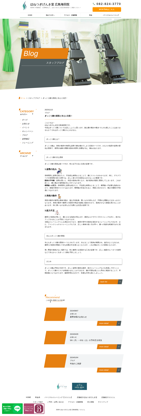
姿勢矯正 (25, 139)
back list (103, 282)
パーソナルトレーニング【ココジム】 (58, 397)
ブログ (25, 135)
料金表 (37, 397)
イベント (25, 127)
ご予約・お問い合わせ (55, 402)
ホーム (23, 98)
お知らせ (25, 124)
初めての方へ (50, 15)
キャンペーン (27, 131)
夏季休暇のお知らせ (78, 317)
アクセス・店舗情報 (70, 15)
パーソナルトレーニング (111, 15)
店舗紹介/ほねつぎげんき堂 (87, 397)
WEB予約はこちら (107, 9)
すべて (25, 120)
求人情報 (90, 402)
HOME (30, 15)
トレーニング (27, 143)
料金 (90, 15)
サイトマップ (103, 402)
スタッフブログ (34, 98)
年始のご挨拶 (75, 364)
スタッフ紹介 (38, 402)
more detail (104, 323)
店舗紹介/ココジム (108, 397)
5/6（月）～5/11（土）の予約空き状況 (86, 340)
